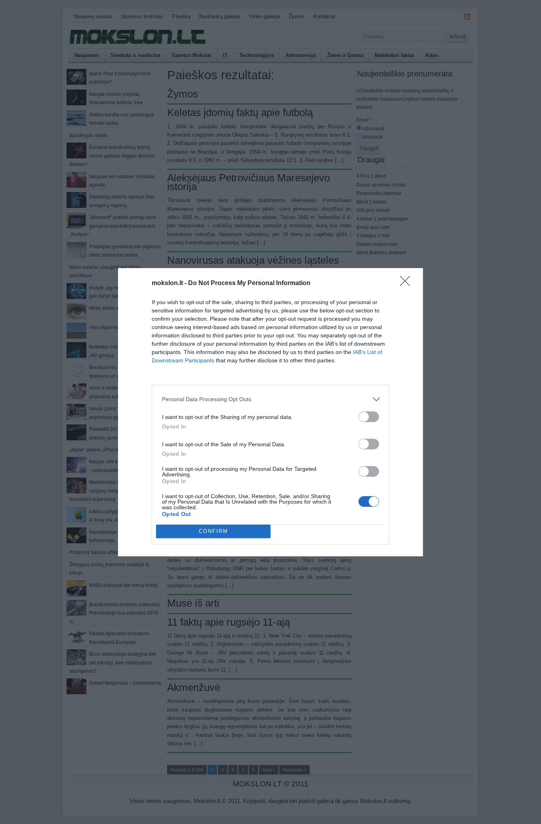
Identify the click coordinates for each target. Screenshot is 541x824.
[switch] (368, 416)
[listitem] (270, 399)
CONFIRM (213, 531)
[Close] (407, 283)
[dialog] (270, 412)
